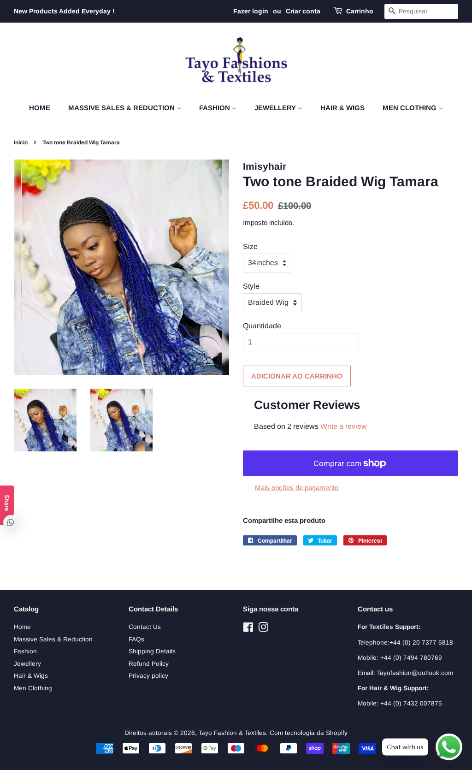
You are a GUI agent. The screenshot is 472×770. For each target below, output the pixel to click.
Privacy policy (148, 675)
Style (251, 286)
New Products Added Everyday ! (64, 11)
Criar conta (303, 11)
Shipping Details (152, 651)
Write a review (343, 426)
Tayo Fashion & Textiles (232, 732)
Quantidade (262, 326)
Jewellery (276, 108)
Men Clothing (410, 108)
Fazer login (250, 11)
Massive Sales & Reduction (122, 108)
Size (250, 246)
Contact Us (145, 626)
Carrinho (359, 11)
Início (21, 142)
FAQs (136, 639)
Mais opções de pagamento (296, 488)
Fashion (215, 108)
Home (39, 108)
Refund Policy (149, 663)
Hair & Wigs (342, 108)
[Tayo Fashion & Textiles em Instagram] (263, 629)
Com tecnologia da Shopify (309, 732)
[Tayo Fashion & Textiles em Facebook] (248, 629)
